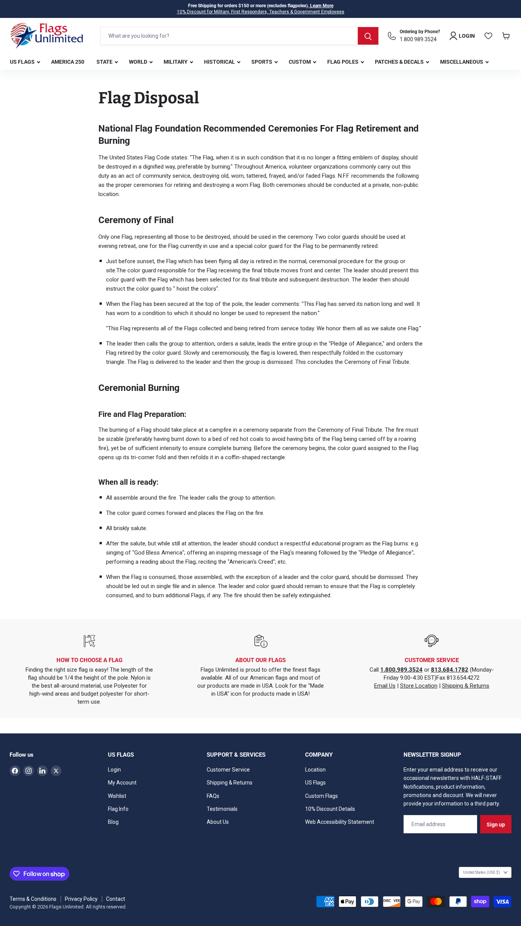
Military (176, 62)
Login (114, 770)
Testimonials (222, 809)
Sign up (496, 825)
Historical (220, 62)
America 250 (67, 62)
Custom (300, 62)
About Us (218, 822)
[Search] (368, 36)
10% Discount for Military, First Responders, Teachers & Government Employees (260, 11)
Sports (262, 62)
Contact (115, 899)
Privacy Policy (81, 899)
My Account (122, 783)
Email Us (385, 685)
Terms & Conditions (33, 899)
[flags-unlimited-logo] (47, 36)
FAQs (213, 796)
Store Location (418, 685)
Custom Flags (321, 796)
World (138, 62)
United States (481, 872)
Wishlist (117, 796)
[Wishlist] (488, 35)
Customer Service (228, 770)
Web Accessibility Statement (339, 822)
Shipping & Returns (465, 685)
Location (315, 770)
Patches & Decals (400, 62)
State (105, 62)
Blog (113, 822)
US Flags (23, 62)
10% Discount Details (330, 809)
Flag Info (118, 809)
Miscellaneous (462, 62)
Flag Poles (343, 62)
